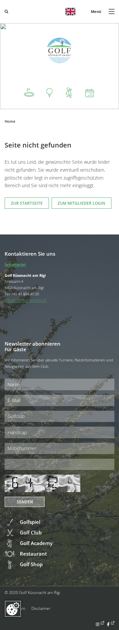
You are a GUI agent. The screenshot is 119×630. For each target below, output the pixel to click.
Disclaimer (41, 608)
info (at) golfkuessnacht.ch (26, 299)
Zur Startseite (27, 203)
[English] (70, 12)
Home (10, 121)
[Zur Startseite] (60, 50)
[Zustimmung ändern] (13, 609)
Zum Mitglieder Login (81, 203)
